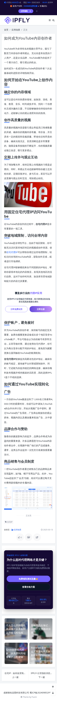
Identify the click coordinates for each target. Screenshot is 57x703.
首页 (6, 29)
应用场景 (16, 29)
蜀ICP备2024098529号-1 (42, 692)
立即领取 (24, 11)
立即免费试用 (16, 309)
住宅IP (9, 522)
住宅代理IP (12, 252)
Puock (34, 697)
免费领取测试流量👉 (28, 579)
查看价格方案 (28, 587)
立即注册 (41, 309)
